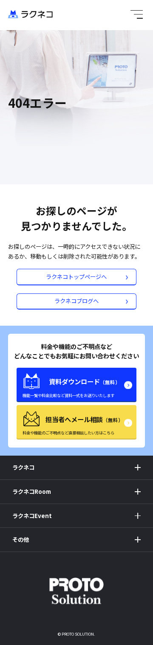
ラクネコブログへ (76, 300)
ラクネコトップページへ (76, 276)
